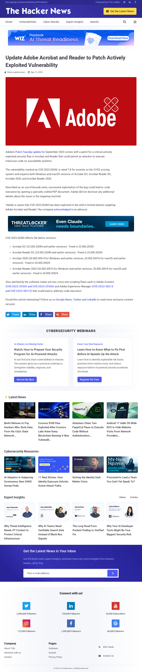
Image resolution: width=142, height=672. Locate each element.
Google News (64, 299)
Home (9, 21)
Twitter (77, 299)
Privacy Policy (55, 657)
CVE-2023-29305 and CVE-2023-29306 (29, 286)
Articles (134, 497)
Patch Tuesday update (28, 152)
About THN (9, 648)
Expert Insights (74, 21)
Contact (8, 657)
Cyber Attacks (51, 21)
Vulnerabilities (27, 21)
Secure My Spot (25, 379)
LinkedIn (91, 299)
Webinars (53, 648)
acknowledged (62, 209)
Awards (94, 21)
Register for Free (89, 379)
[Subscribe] (112, 573)
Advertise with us (12, 652)
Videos (122, 497)
